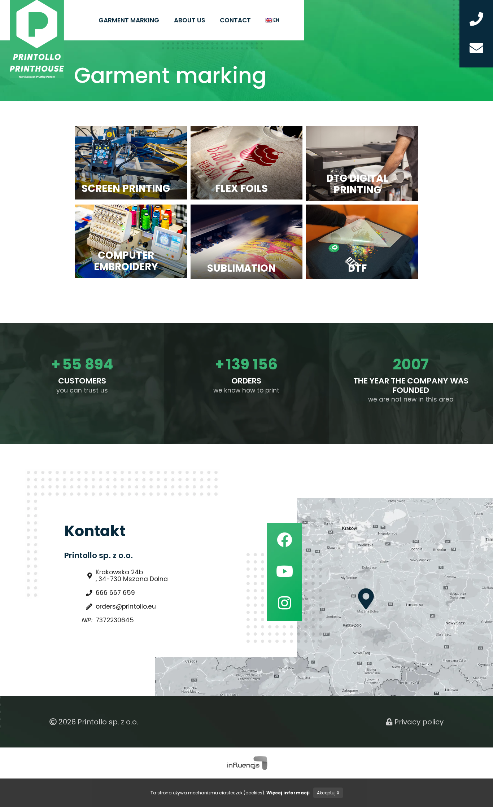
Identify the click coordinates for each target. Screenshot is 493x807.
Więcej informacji (288, 793)
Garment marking (129, 20)
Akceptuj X (328, 793)
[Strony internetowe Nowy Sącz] (247, 763)
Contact (235, 20)
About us (189, 20)
